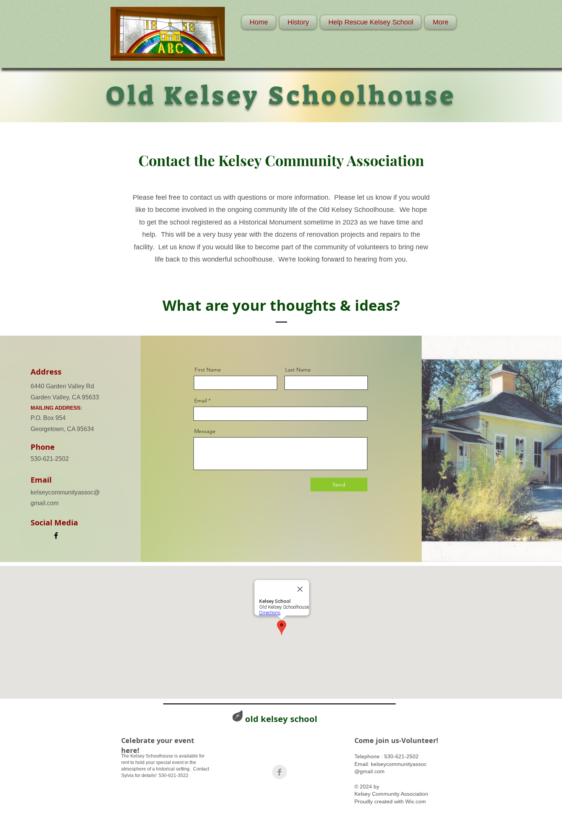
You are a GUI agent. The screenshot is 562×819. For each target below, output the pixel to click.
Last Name (298, 369)
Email (200, 400)
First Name (208, 369)
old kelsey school (281, 719)
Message (205, 431)
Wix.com (415, 801)
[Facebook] (56, 535)
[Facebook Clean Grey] (279, 772)
